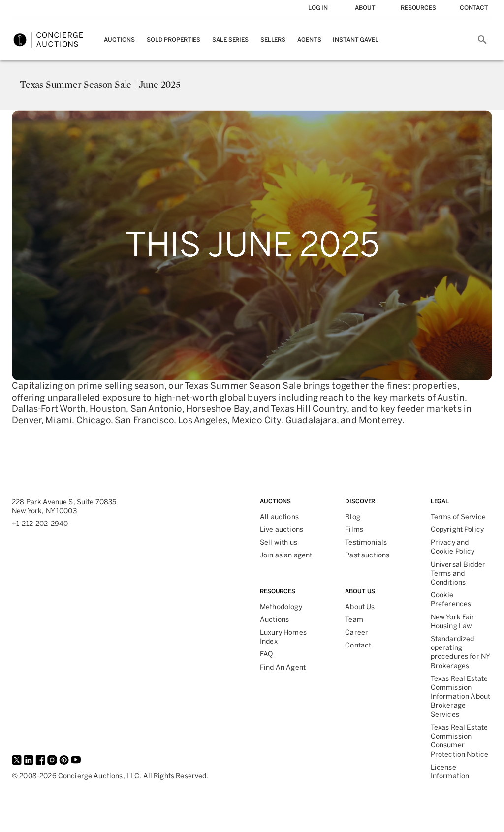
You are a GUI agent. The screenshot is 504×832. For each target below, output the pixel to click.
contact (474, 7)
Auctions (119, 39)
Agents (309, 39)
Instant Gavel (355, 39)
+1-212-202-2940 (40, 524)
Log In (318, 7)
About (365, 7)
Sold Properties (173, 39)
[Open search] (482, 40)
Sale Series (230, 39)
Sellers (272, 39)
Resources (418, 7)
